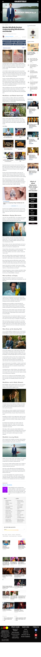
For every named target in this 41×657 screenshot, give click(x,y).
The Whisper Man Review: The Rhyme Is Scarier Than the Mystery (32, 110)
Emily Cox (9, 534)
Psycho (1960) (32, 195)
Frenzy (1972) (32, 218)
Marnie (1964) (32, 205)
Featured (13, 534)
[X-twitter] (36, 626)
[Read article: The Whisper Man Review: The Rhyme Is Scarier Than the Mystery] (33, 105)
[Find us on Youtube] (36, 95)
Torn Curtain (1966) (32, 212)
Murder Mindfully (5, 536)
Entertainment (6, 24)
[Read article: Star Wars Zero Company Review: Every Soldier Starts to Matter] (33, 136)
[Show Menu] (2, 1)
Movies (30, 107)
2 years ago (16, 36)
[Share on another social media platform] (25, 44)
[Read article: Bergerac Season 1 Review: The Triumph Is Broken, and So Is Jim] (33, 167)
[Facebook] (36, 623)
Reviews (9, 37)
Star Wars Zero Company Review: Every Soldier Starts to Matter (33, 141)
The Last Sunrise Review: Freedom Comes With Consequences (34, 82)
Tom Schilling (20, 536)
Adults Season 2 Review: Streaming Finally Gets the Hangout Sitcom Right (33, 156)
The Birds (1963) (33, 200)
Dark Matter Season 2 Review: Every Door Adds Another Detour (33, 125)
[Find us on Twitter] (31, 95)
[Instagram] (36, 631)
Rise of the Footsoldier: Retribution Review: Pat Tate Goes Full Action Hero (34, 89)
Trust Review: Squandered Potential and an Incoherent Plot (34, 71)
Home (3, 24)
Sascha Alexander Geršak (13, 536)
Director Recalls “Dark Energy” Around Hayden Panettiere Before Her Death (34, 60)
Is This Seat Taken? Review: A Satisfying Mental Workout (31, 53)
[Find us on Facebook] (28, 95)
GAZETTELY (20, 1)
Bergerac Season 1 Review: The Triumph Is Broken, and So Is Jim (33, 171)
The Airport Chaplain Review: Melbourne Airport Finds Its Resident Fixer (34, 77)
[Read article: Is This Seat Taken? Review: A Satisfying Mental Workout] (33, 47)
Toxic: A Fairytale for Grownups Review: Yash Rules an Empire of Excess (34, 66)
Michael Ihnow (18, 534)
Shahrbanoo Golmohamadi (9, 36)
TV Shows (10, 24)
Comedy (6, 534)
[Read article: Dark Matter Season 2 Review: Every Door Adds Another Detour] (33, 121)
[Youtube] (36, 628)
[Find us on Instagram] (33, 95)
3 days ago (30, 144)
